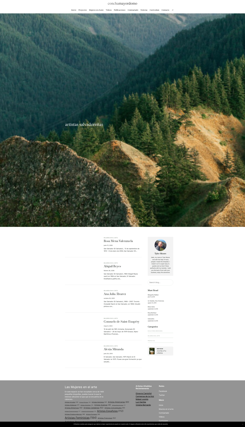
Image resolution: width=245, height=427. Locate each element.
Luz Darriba (141, 402)
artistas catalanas (93, 408)
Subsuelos (151, 318)
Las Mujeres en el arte (81, 387)
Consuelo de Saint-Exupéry (121, 321)
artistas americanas (118, 402)
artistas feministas (81, 417)
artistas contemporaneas (72, 411)
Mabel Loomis (142, 399)
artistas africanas (85, 402)
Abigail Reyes (112, 266)
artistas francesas (107, 418)
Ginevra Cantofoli (144, 393)
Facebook (163, 391)
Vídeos (161, 417)
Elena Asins (151, 306)
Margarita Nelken (153, 295)
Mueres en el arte (166, 409)
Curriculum (163, 421)
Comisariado (164, 413)
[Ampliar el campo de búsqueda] (173, 10)
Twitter (162, 395)
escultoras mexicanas (155, 331)
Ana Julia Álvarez (115, 294)
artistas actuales (71, 402)
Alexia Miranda (114, 349)
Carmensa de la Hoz (145, 396)
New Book (160, 348)
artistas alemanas (99, 402)
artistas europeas (93, 414)
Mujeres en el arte (111, 237)
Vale (170, 424)
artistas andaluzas (72, 405)
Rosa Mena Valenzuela (118, 241)
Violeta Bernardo (143, 405)
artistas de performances (88, 411)
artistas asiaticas (102, 405)
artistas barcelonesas (119, 405)
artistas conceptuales (115, 408)
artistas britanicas (73, 408)
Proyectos (151, 340)
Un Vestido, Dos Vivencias (156, 301)
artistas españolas (110, 411)
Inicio (161, 405)
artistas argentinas (86, 405)
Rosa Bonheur (152, 313)
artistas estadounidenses (75, 414)
